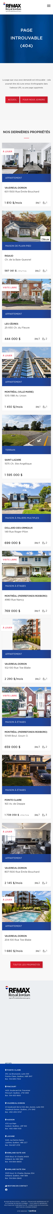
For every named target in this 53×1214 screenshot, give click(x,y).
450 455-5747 (15, 1112)
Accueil (12, 100)
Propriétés (10, 1068)
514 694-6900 (15, 1162)
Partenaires (10, 1081)
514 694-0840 (15, 1178)
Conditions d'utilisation (38, 1205)
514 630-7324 (15, 1079)
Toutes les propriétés (26, 965)
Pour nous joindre (34, 100)
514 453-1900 (15, 1095)
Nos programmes (12, 1085)
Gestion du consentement (26, 1207)
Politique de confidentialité (15, 1205)
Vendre (8, 1098)
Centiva (32, 1211)
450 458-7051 (15, 1129)
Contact (9, 1116)
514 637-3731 (14, 1145)
